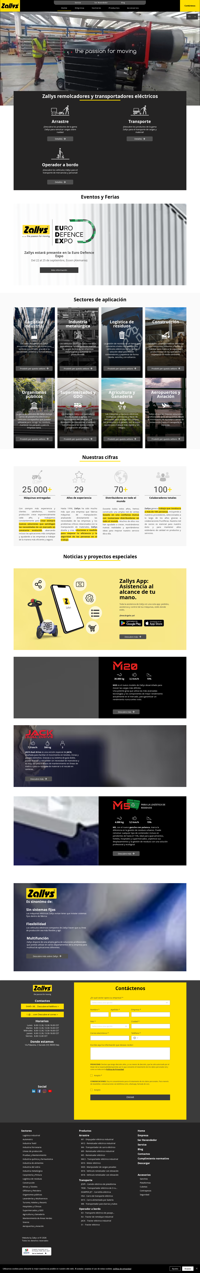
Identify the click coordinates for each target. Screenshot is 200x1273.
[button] (114, 8)
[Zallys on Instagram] (44, 1091)
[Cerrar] (196, 1268)
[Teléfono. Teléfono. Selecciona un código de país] (136, 1038)
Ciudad (135, 1021)
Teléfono (136, 1033)
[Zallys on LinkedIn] (33, 1091)
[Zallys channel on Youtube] (50, 1091)
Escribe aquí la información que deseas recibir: (111, 1045)
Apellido (115, 1009)
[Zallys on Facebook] (39, 1091)
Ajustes (175, 1268)
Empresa (136, 1009)
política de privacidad (122, 1268)
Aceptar (187, 1268)
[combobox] (130, 1002)
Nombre (94, 1009)
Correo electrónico (99, 1033)
